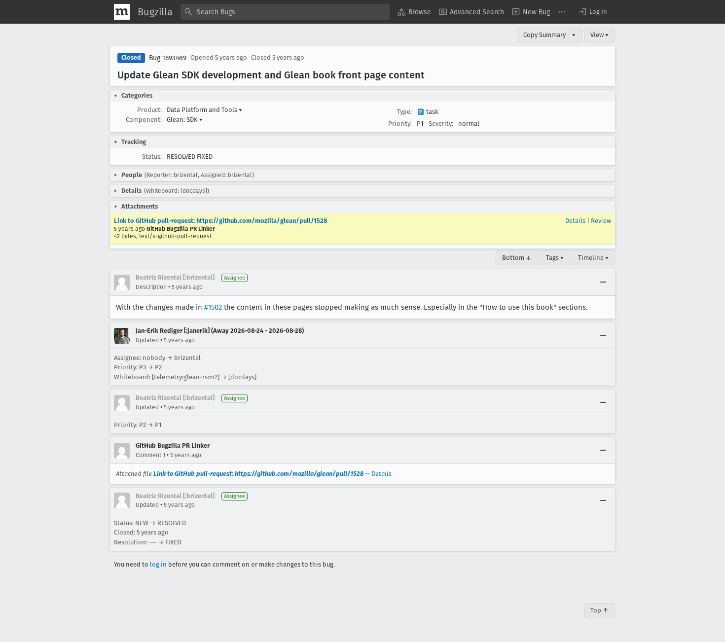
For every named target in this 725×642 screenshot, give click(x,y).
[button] (592, 12)
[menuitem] (414, 12)
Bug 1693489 (167, 58)
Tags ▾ (555, 257)
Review (601, 220)
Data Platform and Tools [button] (204, 109)
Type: (404, 111)
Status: (152, 156)
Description (151, 287)
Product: (149, 109)
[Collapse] (603, 282)
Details (575, 220)
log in (158, 564)
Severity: (441, 123)
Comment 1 (150, 455)
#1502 (213, 307)
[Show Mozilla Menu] (122, 12)
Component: (144, 119)
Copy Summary (544, 34)
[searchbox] (285, 12)
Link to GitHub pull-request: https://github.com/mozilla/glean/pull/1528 (220, 220)
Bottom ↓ (517, 257)
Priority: (400, 123)
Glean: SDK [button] (185, 119)
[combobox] (285, 12)
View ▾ (599, 34)
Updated (147, 340)
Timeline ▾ (593, 257)
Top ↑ (599, 610)
